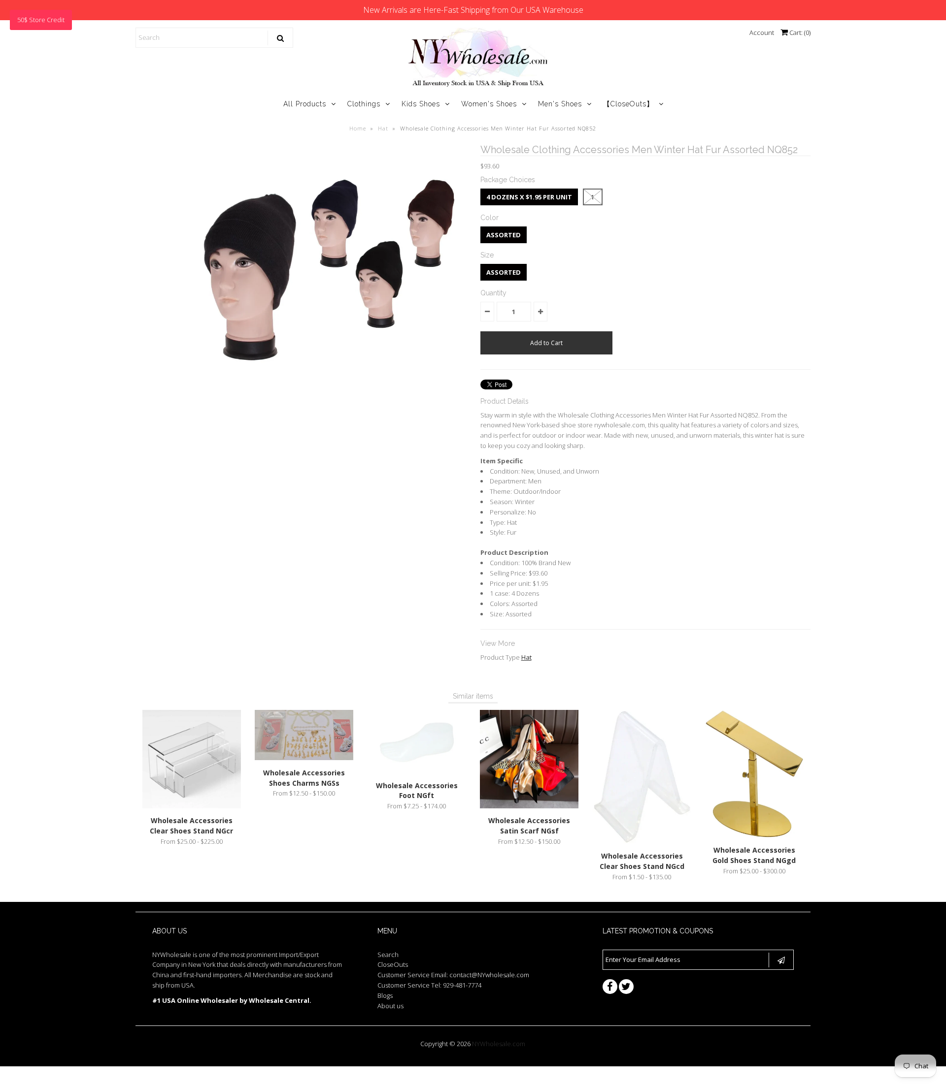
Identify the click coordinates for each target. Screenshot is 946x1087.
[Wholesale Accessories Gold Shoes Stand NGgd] (754, 835)
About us (390, 1005)
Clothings (363, 104)
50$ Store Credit (41, 19)
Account (761, 32)
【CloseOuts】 (628, 104)
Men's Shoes (560, 104)
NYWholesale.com (498, 1043)
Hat (383, 128)
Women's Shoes (489, 104)
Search (388, 954)
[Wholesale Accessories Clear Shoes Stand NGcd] (642, 840)
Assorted (503, 234)
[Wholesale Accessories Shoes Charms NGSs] (304, 757)
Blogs (385, 995)
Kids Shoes (421, 104)
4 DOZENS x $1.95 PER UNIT (529, 196)
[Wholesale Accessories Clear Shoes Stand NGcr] (191, 805)
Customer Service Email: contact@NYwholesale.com (453, 974)
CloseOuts (392, 964)
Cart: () (799, 32)
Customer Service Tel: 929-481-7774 (429, 985)
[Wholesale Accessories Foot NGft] (417, 770)
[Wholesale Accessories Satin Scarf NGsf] (529, 805)
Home (357, 128)
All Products (304, 104)
